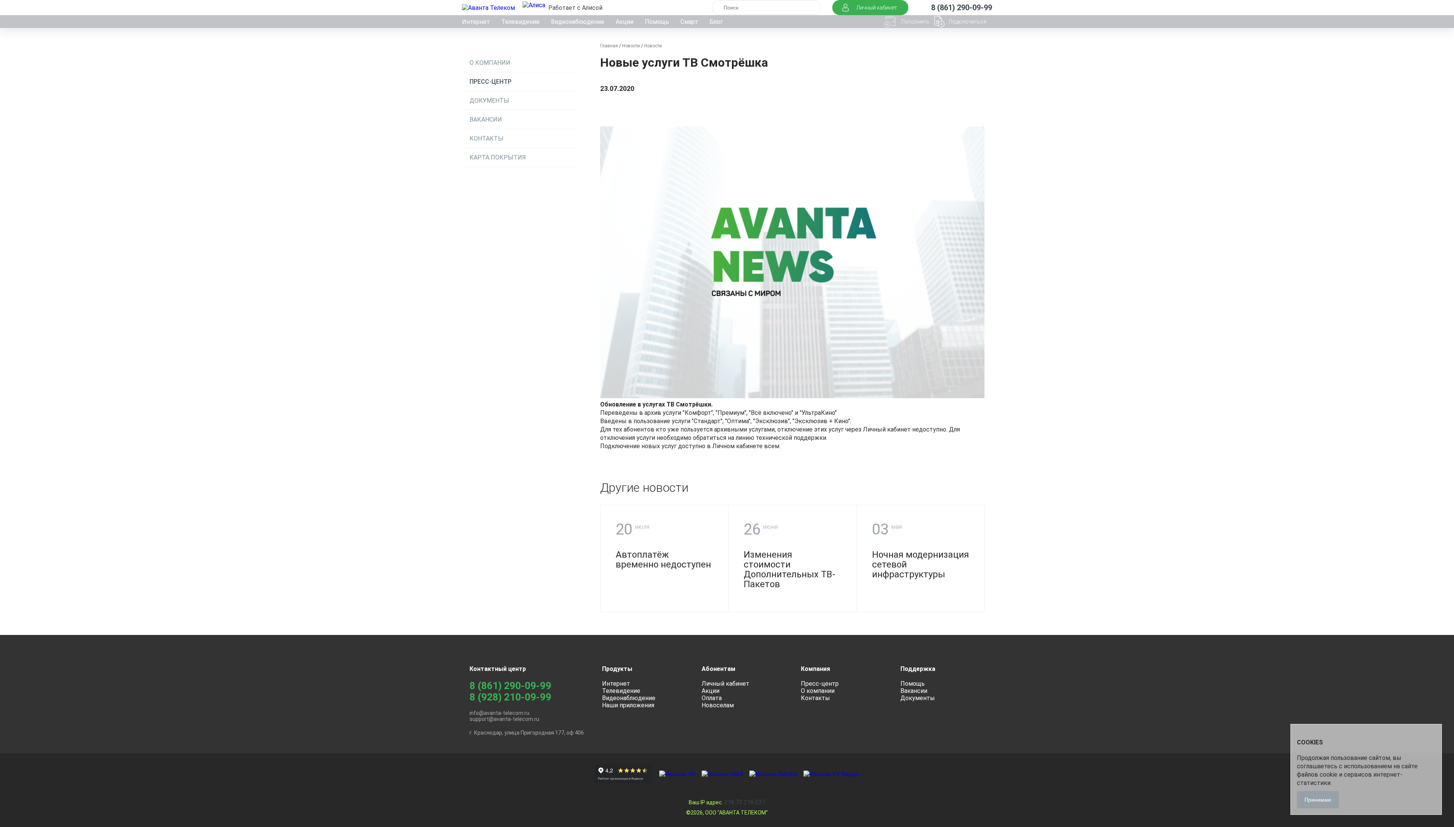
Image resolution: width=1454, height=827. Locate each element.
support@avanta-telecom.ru (504, 719)
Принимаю (1317, 800)
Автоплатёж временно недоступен (663, 559)
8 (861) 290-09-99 (510, 685)
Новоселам (718, 705)
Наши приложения (628, 705)
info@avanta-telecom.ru (499, 713)
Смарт (689, 21)
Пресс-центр (491, 81)
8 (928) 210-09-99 (510, 697)
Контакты (487, 138)
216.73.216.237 (727, 802)
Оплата (712, 698)
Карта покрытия (498, 157)
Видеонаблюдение (577, 21)
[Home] (489, 7)
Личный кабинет (725, 683)
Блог (716, 21)
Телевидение (520, 21)
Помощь (657, 21)
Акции (624, 21)
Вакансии (486, 119)
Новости (631, 45)
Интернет (476, 21)
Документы (489, 100)
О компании (490, 62)
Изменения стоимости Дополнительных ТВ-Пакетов (789, 569)
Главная (609, 45)
